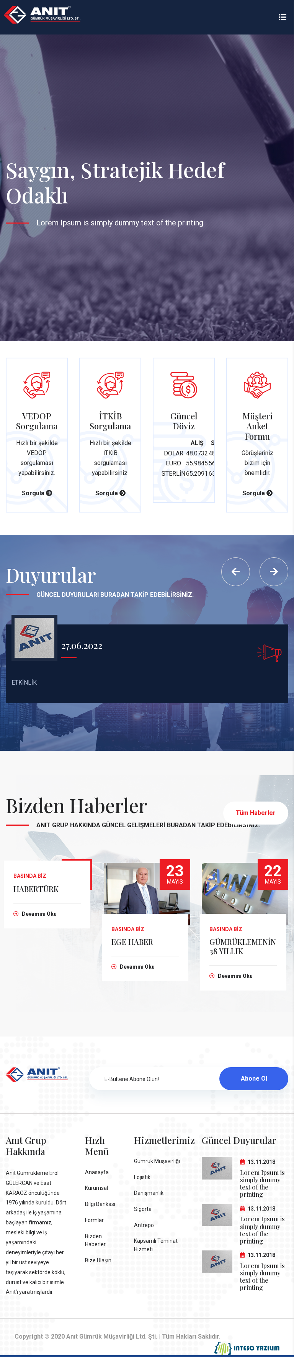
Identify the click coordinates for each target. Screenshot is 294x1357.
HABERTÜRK (36, 889)
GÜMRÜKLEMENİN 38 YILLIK (242, 946)
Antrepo (144, 1225)
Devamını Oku (39, 914)
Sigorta (143, 1209)
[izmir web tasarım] (246, 1348)
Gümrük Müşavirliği (157, 1161)
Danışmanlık (148, 1193)
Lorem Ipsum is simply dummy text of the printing (262, 1183)
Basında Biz (29, 876)
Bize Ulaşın (98, 1260)
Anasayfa (97, 1172)
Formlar (94, 1220)
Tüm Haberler (256, 812)
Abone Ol (254, 1078)
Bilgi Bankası (100, 1204)
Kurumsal (96, 1188)
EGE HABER (132, 941)
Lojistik (142, 1177)
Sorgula (34, 493)
